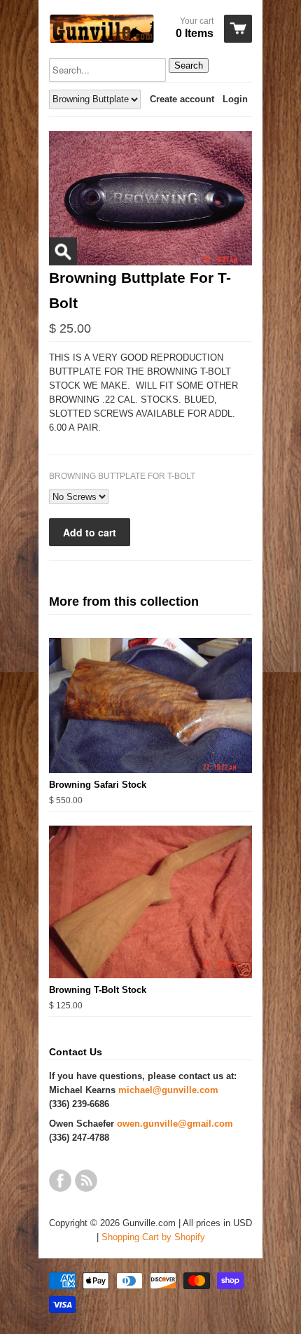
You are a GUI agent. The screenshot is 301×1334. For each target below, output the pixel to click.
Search (188, 65)
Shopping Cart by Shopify (153, 1237)
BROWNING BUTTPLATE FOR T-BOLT (122, 476)
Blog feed (86, 1180)
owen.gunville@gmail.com (175, 1123)
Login (235, 99)
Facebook (60, 1180)
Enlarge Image (63, 251)
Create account (182, 99)
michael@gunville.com (168, 1090)
